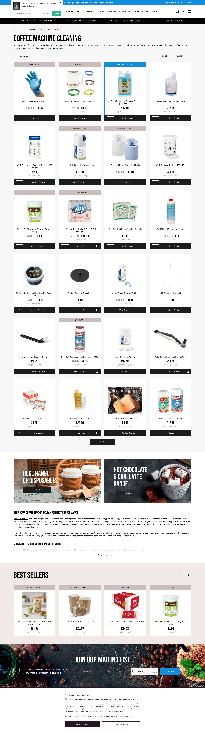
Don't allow (45, 13)
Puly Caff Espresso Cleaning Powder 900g (79, 357)
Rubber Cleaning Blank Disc (80, 293)
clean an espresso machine (164, 524)
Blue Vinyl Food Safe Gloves (34, 101)
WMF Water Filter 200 (79, 418)
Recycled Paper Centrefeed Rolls (125, 165)
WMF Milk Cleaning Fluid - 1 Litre (170, 101)
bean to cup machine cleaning (111, 524)
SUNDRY (31, 29)
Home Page (19, 29)
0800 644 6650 (184, 3)
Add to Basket (128, 118)
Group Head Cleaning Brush (34, 357)
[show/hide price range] (143, 118)
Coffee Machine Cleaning (49, 29)
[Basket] (189, 12)
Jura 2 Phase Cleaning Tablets (125, 293)
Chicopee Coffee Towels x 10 (125, 418)
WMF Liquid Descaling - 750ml (170, 229)
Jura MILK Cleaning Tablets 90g (80, 165)
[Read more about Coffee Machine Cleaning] (102, 555)
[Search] (177, 11)
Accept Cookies (82, 724)
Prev (181, 575)
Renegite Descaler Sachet (34, 418)
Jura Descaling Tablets (125, 357)
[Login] (184, 12)
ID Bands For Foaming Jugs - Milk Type (80, 101)
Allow (56, 13)
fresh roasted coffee (60, 533)
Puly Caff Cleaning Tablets (170, 418)
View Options (34, 118)
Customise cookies (121, 724)
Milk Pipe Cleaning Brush (170, 293)
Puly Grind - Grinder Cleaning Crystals (125, 229)
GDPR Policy (128, 716)
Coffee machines (21, 518)
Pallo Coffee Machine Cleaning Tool (170, 357)
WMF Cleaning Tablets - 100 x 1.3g (170, 165)
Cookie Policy (114, 716)
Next (188, 575)
